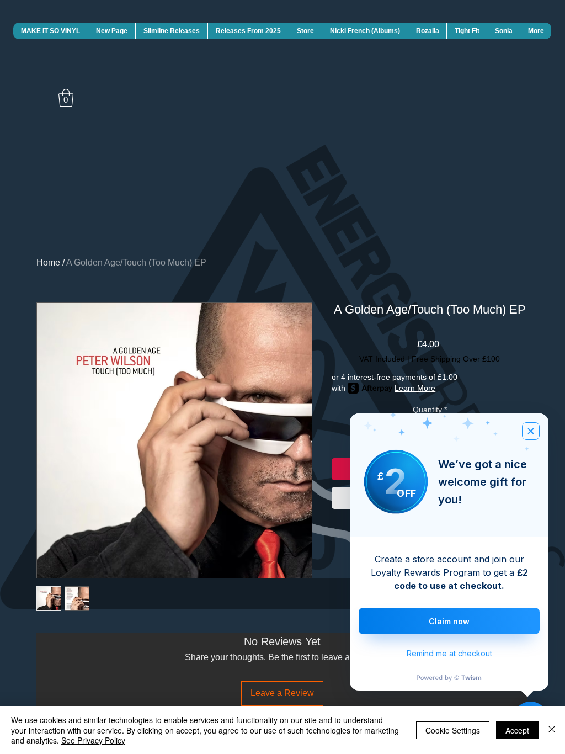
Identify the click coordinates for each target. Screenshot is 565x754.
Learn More (415, 388)
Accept (517, 730)
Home (48, 262)
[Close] (551, 730)
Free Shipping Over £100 (456, 358)
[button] (65, 98)
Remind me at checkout (449, 653)
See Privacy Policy (93, 740)
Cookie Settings (452, 730)
